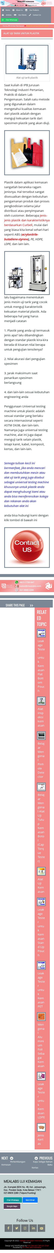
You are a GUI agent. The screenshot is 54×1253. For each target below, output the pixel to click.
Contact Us (37, 15)
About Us (19, 10)
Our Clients (22, 15)
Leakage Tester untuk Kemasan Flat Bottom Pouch (41, 666)
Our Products (34, 10)
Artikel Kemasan (17, 26)
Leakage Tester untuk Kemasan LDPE (41, 1100)
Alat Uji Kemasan (41, 885)
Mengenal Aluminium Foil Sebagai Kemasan (41, 1045)
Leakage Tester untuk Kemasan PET (41, 989)
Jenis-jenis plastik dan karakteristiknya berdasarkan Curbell (27, 220)
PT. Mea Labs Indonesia (32, 1247)
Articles (9, 15)
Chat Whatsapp (11, 20)
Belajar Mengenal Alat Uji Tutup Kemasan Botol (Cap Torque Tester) (41, 828)
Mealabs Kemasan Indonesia (27, 6)
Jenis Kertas (41, 1139)
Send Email (30, 1200)
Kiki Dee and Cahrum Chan (38, 1245)
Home (8, 10)
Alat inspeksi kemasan (41, 717)
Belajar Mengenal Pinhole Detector (41, 760)
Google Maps (12, 1206)
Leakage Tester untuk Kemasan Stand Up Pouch (41, 932)
